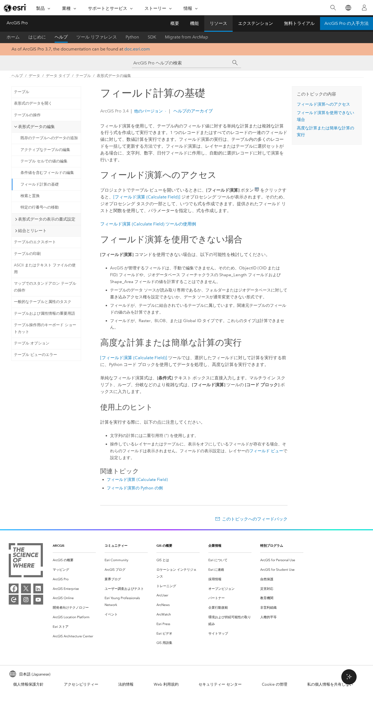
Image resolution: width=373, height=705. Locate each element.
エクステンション (255, 23)
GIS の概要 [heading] (164, 545)
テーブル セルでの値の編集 (43, 161)
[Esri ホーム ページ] (15, 8)
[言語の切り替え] (348, 7)
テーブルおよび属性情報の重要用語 (44, 313)
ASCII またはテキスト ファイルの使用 (45, 268)
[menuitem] (74, 560)
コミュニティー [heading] (116, 545)
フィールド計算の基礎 (39, 184)
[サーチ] (235, 63)
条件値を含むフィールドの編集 (47, 172)
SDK (152, 37)
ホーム (13, 37)
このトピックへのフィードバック (255, 519)
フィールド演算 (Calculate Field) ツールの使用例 (148, 224)
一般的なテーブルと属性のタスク (42, 301)
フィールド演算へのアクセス (323, 104)
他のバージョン (148, 111)
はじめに (37, 37)
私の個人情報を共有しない (330, 684)
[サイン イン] (364, 7)
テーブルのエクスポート (35, 242)
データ (34, 75)
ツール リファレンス (96, 37)
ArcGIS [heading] (58, 545)
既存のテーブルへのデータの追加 (49, 138)
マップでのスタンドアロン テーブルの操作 (45, 287)
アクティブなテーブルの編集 (45, 149)
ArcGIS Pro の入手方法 (346, 23)
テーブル (83, 75)
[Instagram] (26, 600)
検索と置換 (30, 196)
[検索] (333, 7)
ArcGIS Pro (17, 22)
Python (132, 37)
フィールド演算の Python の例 (135, 488)
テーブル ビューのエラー (35, 354)
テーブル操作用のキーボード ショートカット (45, 328)
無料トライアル (299, 23)
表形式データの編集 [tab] (36, 126)
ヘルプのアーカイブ (192, 111)
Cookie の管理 (274, 684)
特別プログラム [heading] (271, 545)
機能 (194, 23)
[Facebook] (14, 588)
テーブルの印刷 (27, 253)
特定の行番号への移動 (39, 207)
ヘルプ (61, 37)
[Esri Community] (14, 600)
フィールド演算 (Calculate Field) (137, 479)
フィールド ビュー (266, 450)
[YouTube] (38, 600)
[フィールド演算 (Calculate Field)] (146, 197)
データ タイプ (58, 75)
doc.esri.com (137, 49)
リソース (218, 23)
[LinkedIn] (38, 588)
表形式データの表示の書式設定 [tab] (46, 219)
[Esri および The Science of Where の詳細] (26, 561)
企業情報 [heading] (214, 545)
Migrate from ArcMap (186, 37)
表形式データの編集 (114, 75)
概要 (174, 23)
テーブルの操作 (27, 115)
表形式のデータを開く (33, 103)
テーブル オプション (31, 343)
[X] (26, 588)
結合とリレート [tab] (32, 230)
